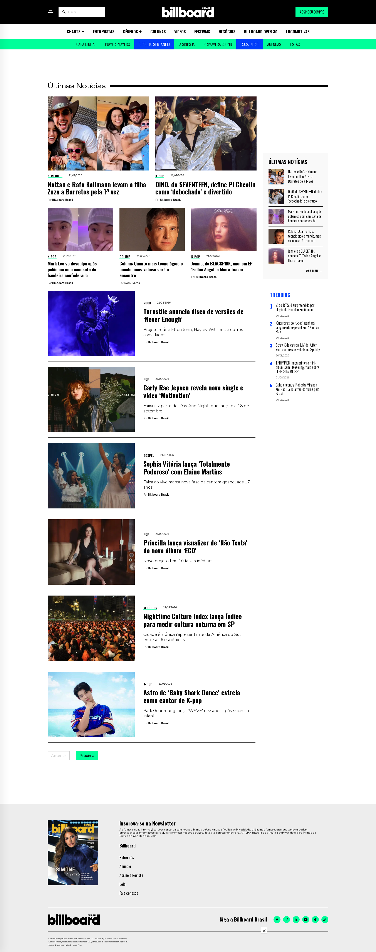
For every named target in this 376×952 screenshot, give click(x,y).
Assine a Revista (131, 875)
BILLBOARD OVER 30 (260, 31)
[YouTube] (305, 919)
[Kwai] (324, 919)
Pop (146, 379)
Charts (73, 31)
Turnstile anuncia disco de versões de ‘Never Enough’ (193, 315)
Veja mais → (314, 270)
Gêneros (130, 31)
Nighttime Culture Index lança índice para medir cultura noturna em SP (192, 620)
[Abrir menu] (50, 12)
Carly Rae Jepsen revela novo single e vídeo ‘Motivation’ (193, 391)
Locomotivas (297, 31)
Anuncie (125, 866)
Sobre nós (126, 857)
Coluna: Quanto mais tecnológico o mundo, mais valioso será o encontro (151, 269)
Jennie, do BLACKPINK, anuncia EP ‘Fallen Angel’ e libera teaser (222, 266)
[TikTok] (315, 919)
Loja (122, 884)
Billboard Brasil (62, 200)
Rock (147, 302)
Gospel (148, 455)
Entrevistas (103, 31)
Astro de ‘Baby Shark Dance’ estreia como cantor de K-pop (191, 696)
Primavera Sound (217, 44)
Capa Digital (86, 44)
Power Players (117, 44)
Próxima (87, 755)
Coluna (124, 256)
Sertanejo (55, 175)
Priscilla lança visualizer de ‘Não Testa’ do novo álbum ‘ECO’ (195, 546)
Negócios (227, 31)
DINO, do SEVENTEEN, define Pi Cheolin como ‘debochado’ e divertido (205, 187)
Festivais (202, 31)
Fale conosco (128, 893)
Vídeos (180, 31)
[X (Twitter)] (296, 919)
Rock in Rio (249, 44)
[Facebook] (277, 919)
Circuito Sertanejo (154, 44)
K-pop (159, 175)
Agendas (274, 44)
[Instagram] (286, 919)
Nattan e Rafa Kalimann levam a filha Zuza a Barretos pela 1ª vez (97, 187)
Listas (295, 44)
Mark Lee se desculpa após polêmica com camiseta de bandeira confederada (72, 269)
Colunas (158, 31)
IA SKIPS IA (186, 44)
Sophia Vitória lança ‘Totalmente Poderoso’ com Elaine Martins (186, 467)
